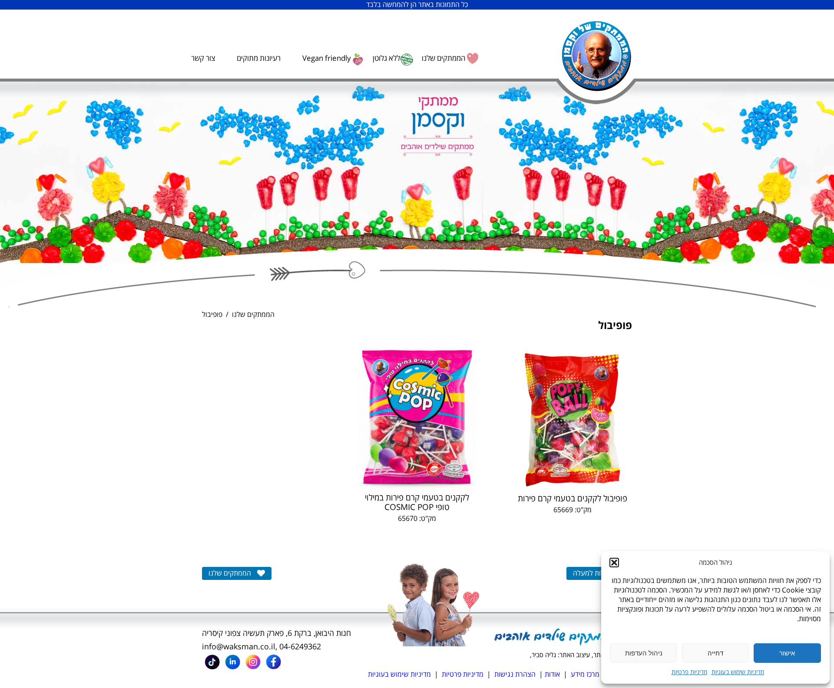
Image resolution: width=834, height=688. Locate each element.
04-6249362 (300, 647)
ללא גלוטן (386, 58)
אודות (552, 674)
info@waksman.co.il (238, 647)
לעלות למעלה (592, 573)
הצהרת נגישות (515, 674)
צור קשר (203, 58)
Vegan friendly (326, 58)
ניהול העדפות (643, 653)
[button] (614, 562)
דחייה (715, 653)
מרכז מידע (585, 674)
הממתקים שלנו (443, 58)
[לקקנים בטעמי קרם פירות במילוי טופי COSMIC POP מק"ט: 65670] (417, 416)
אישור (787, 653)
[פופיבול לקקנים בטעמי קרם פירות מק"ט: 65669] (572, 416)
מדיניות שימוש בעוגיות (738, 672)
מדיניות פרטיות (689, 672)
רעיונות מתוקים (259, 58)
